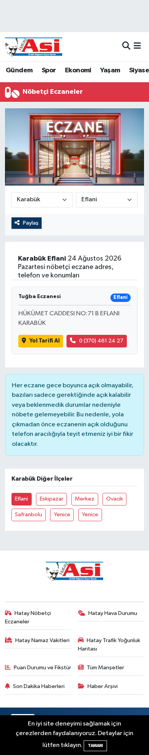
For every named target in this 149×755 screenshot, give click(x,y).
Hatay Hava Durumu (112, 613)
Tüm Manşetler (105, 667)
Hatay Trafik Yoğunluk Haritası (109, 645)
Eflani (21, 499)
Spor (49, 70)
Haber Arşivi (102, 686)
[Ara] (126, 46)
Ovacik (114, 499)
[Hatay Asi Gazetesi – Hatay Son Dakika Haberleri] (33, 46)
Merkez (84, 499)
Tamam (95, 746)
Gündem (19, 70)
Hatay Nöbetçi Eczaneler (28, 617)
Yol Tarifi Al (44, 341)
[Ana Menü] (137, 46)
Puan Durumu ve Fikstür (42, 667)
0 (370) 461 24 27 (101, 341)
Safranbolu (28, 514)
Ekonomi (78, 70)
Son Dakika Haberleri (39, 686)
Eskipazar (51, 499)
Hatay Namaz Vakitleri (42, 640)
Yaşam (110, 70)
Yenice (62, 514)
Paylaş (31, 223)
